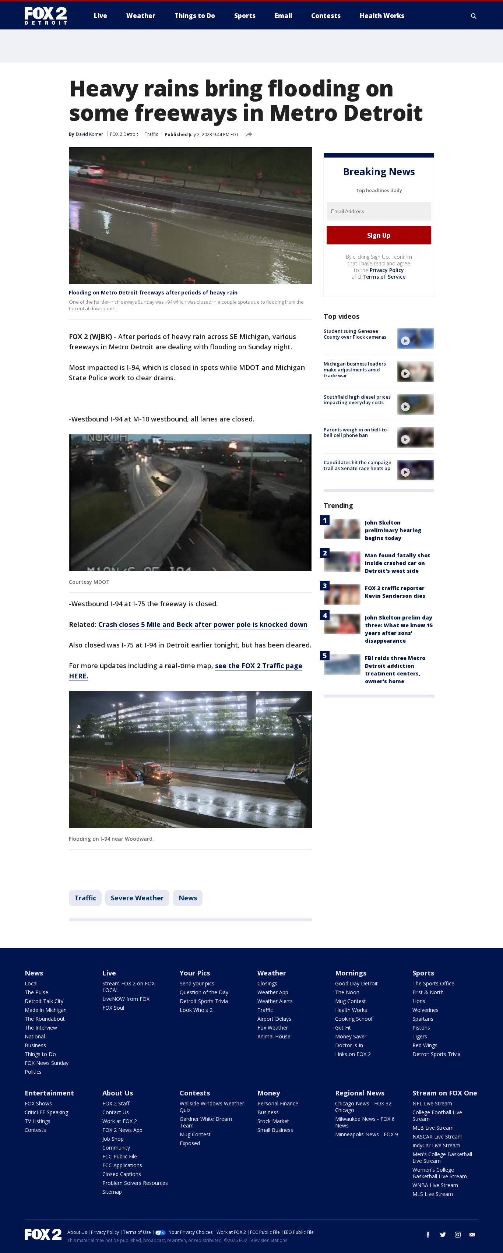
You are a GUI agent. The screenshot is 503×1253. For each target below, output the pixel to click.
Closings (267, 983)
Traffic (151, 134)
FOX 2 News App (122, 1129)
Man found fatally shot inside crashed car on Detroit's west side (397, 563)
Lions (418, 1001)
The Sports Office (433, 983)
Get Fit (343, 1027)
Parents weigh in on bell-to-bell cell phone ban (356, 432)
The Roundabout (45, 1018)
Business (35, 1045)
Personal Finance (277, 1103)
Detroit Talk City (44, 1001)
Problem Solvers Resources (135, 1182)
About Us (117, 1092)
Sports (423, 972)
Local (31, 983)
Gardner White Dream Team (206, 1122)
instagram (458, 1234)
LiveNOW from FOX (126, 998)
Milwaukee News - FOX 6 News (365, 1122)
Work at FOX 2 (119, 1121)
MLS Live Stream (432, 1193)
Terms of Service (383, 276)
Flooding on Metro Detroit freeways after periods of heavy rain (153, 292)
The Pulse (36, 992)
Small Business (275, 1129)
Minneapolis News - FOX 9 (366, 1134)
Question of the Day (204, 992)
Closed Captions (121, 1174)
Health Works (351, 1009)
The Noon (347, 992)
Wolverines (425, 1009)
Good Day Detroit (356, 983)
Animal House (274, 1036)
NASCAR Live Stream (437, 1136)
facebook (428, 1234)
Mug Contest (350, 1001)
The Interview (41, 1027)
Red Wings (424, 1045)
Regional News (359, 1092)
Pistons (421, 1027)
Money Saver (350, 1036)
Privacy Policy (387, 270)
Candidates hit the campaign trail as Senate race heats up (357, 465)
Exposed (190, 1143)
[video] (415, 338)
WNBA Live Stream (435, 1185)
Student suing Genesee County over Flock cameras (355, 334)
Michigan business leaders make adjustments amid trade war (355, 369)
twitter (443, 1234)
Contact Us (115, 1112)
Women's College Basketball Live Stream (439, 1173)
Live (109, 972)
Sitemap (112, 1191)
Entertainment (49, 1092)
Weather (271, 972)
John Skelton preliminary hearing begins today (393, 530)
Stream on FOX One (444, 1092)
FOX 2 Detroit (124, 134)
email (472, 1234)
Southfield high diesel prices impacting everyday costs (357, 399)
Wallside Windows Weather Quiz (212, 1106)
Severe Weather (137, 897)
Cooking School (353, 1018)
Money (268, 1092)
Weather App (272, 992)
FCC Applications (122, 1165)
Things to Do (40, 1054)
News (188, 897)
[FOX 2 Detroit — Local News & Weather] (49, 16)
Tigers (419, 1036)
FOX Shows (38, 1103)
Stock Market (273, 1121)
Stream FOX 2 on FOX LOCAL (128, 986)
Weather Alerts (275, 1001)
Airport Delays (274, 1018)
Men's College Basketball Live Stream (442, 1157)
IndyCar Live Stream (436, 1145)
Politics (33, 1071)
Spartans (422, 1018)
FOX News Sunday (46, 1062)
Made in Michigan (46, 1009)
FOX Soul (113, 1007)
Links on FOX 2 (353, 1054)
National (35, 1036)
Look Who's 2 (196, 1009)
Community (116, 1147)
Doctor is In (349, 1045)
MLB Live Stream (433, 1127)
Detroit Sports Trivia (204, 1001)
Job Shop (113, 1138)
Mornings (350, 972)
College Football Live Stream (437, 1115)
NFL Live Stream (432, 1103)
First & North (428, 992)
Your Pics (195, 972)
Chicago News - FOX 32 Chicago (363, 1106)
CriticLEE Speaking (46, 1112)
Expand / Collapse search (473, 15)
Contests (35, 1129)
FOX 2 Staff (115, 1103)
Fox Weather (272, 1027)
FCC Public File (119, 1156)
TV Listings (37, 1121)
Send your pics (197, 983)
